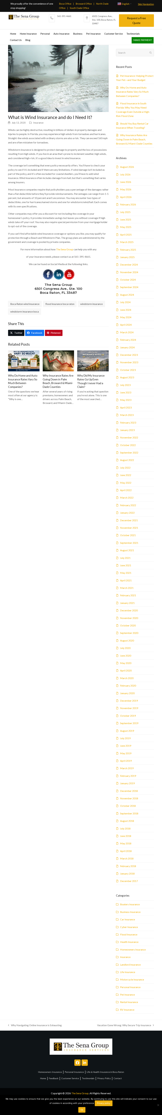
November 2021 (129, 527)
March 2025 (127, 241)
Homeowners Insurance (133, 949)
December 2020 (129, 610)
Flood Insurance (128, 934)
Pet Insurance (127, 994)
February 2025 (128, 249)
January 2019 (127, 783)
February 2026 (128, 204)
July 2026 (125, 174)
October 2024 (128, 279)
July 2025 (125, 212)
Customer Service (70, 1078)
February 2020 (128, 685)
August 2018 (127, 820)
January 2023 (127, 429)
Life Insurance (127, 972)
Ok (82, 1109)
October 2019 (128, 715)
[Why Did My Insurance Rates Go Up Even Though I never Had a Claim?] (93, 360)
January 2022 (127, 512)
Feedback (53, 1078)
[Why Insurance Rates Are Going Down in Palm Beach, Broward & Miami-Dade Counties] (58, 360)
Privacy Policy (104, 1078)
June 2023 (125, 392)
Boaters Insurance (130, 904)
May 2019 (125, 753)
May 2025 (125, 226)
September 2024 (129, 287)
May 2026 (125, 189)
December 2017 (129, 880)
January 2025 (127, 257)
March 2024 (127, 332)
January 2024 (127, 347)
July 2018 (125, 828)
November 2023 (129, 362)
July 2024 (125, 302)
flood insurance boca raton (59, 303)
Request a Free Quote (136, 20)
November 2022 (129, 437)
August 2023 (127, 377)
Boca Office (65, 3)
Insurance (38, 122)
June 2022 (125, 475)
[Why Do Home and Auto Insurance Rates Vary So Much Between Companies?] (24, 360)
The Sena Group (64, 249)
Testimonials (88, 1078)
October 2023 (128, 369)
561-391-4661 (64, 16)
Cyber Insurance (129, 926)
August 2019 (127, 730)
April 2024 (126, 324)
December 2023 (129, 354)
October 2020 (128, 625)
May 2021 (125, 572)
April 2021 (126, 580)
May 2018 (125, 843)
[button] (16, 333)
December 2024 (129, 264)
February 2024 (128, 339)
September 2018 (129, 813)
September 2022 (129, 452)
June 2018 (125, 835)
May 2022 (125, 482)
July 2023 (125, 384)
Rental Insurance (129, 1001)
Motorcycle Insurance (132, 979)
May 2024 (125, 317)
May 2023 (125, 399)
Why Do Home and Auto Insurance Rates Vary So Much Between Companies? (132, 91)
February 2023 (128, 422)
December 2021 (129, 520)
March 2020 (127, 678)
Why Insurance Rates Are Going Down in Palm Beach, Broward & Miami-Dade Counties (134, 139)
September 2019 (129, 723)
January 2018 (127, 873)
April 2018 (126, 850)
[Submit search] (151, 52)
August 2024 (127, 294)
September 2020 (129, 632)
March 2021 (127, 587)
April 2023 (126, 407)
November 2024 (129, 272)
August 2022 (127, 459)
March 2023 (127, 414)
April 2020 (126, 670)
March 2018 (127, 858)
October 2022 (128, 445)
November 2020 (129, 617)
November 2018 (129, 798)
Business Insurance (130, 911)
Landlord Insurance (130, 964)
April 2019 (126, 760)
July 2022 (125, 467)
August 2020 (127, 640)
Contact (118, 1078)
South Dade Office (79, 8)
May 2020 (125, 662)
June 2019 (125, 745)
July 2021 (125, 557)
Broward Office (84, 3)
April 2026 (126, 196)
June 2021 (125, 565)
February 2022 (128, 505)
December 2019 (129, 700)
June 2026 (125, 181)
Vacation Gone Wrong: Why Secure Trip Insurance (124, 1025)
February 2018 (128, 866)
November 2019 (129, 708)
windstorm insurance (91, 303)
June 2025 (125, 219)
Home (43, 1078)
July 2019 (125, 738)
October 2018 (128, 805)
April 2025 (126, 234)
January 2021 (127, 602)
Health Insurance (129, 941)
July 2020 (125, 647)
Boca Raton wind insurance (24, 303)
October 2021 (128, 535)
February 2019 (128, 775)
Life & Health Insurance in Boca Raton (105, 1072)
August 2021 (127, 550)
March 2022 (127, 497)
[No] (158, 1105)
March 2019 (127, 768)
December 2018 (129, 790)
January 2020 (127, 693)
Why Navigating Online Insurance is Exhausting (35, 1025)
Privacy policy (103, 1103)
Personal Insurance (130, 987)
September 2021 (129, 542)
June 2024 (125, 309)
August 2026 (127, 166)
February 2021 (128, 595)
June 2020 (125, 655)
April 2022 (126, 490)
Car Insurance (127, 919)
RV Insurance (127, 1009)
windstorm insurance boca (24, 311)
